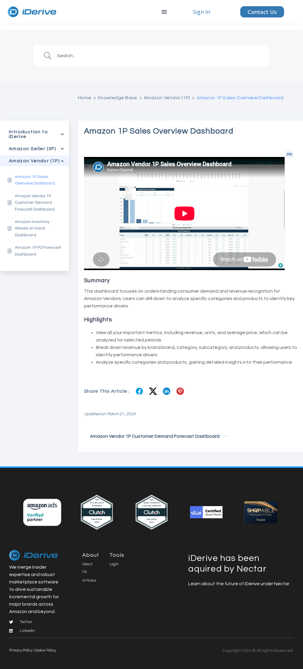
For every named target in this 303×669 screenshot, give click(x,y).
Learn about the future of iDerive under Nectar (238, 583)
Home (84, 97)
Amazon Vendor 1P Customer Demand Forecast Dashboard (155, 436)
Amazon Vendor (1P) (167, 97)
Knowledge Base (117, 97)
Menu (164, 11)
